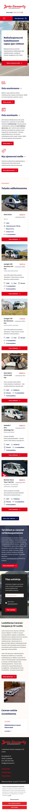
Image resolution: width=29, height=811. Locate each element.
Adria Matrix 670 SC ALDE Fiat (8, 375)
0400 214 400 (13, 12)
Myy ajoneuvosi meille (12, 156)
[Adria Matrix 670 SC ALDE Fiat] (14, 361)
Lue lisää (9, 795)
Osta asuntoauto (9, 115)
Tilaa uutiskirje (11, 610)
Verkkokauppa (6, 772)
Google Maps (5, 776)
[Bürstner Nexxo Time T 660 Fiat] (14, 468)
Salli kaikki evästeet (14, 803)
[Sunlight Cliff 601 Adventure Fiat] (14, 307)
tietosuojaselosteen (12, 604)
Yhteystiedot (5, 769)
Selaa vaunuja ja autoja (13, 63)
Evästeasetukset (14, 799)
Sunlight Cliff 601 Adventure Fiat (8, 321)
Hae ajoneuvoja (19, 18)
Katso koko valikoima (9, 518)
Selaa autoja (6, 143)
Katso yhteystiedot (8, 565)
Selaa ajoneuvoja (8, 676)
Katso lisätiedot (13, 239)
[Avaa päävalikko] (4, 18)
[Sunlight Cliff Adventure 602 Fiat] (14, 252)
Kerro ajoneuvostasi (9, 170)
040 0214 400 (9, 761)
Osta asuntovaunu (10, 88)
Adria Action (8, 215)
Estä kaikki (14, 807)
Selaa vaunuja (7, 102)
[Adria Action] (14, 203)
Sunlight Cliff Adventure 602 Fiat (8, 266)
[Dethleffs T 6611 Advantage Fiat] (14, 414)
